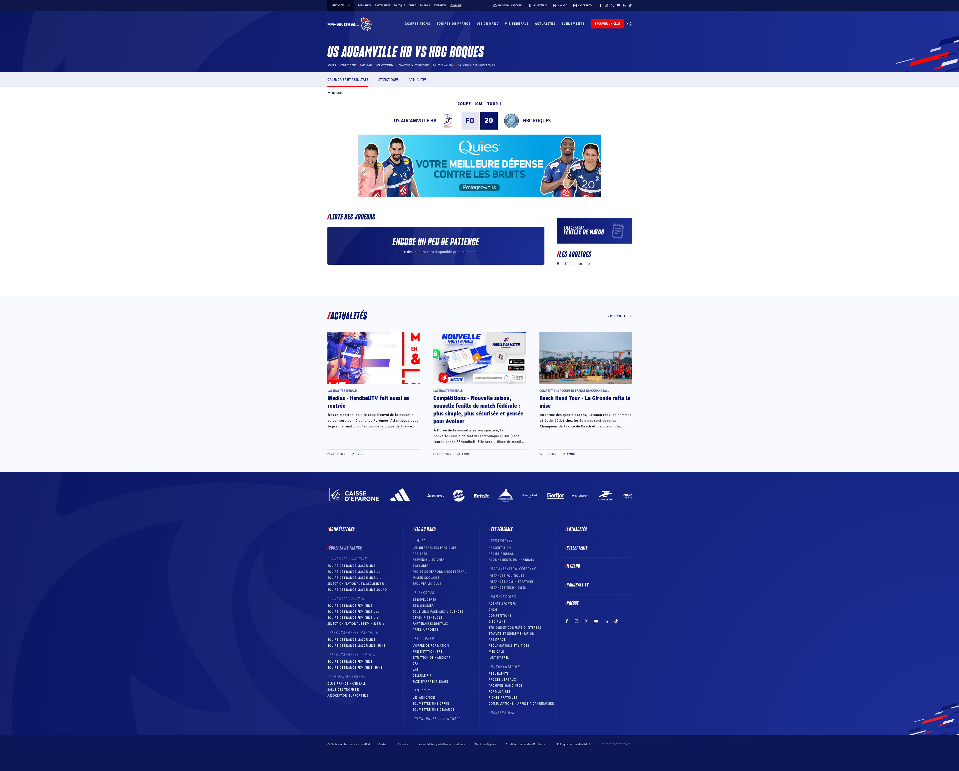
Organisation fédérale (513, 569)
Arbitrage (497, 639)
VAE (415, 669)
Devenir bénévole (428, 617)
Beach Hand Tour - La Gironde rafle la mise (584, 402)
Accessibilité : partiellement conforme (441, 744)
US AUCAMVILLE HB (415, 121)
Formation (364, 5)
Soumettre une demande (433, 709)
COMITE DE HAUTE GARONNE (414, 65)
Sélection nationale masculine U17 (357, 583)
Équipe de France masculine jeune (356, 645)
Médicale (496, 651)
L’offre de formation (431, 645)
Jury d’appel (499, 657)
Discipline (497, 621)
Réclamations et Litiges (509, 645)
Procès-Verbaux (502, 679)
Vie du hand (488, 24)
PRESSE (573, 603)
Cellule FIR (422, 675)
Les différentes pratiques (435, 548)
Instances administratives (511, 581)
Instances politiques (506, 576)
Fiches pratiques (503, 697)
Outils (412, 5)
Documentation (505, 667)
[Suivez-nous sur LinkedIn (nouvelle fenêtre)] (624, 5)
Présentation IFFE (427, 651)
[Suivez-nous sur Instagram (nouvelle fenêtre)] (606, 5)
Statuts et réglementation (511, 633)
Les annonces (424, 697)
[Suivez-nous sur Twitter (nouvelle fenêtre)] (612, 5)
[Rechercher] (629, 24)
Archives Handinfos (506, 685)
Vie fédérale (517, 24)
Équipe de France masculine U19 (354, 577)
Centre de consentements (616, 744)
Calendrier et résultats (347, 80)
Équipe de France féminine (349, 605)
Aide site (403, 744)
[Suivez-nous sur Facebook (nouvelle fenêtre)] (600, 5)
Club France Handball (346, 683)
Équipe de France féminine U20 (353, 611)
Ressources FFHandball (438, 719)
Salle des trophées (343, 689)
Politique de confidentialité (573, 744)
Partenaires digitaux (430, 623)
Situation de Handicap (431, 657)
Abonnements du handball (512, 560)
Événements (573, 24)
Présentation (500, 548)
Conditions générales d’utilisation (526, 744)
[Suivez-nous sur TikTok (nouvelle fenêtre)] (630, 5)
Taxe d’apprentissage (430, 681)
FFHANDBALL (502, 541)
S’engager (425, 593)
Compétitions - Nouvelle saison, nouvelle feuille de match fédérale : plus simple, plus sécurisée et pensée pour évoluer (478, 410)
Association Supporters (347, 695)
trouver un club (607, 24)
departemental (385, 65)
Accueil (331, 65)
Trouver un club (427, 583)
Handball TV (578, 584)
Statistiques (388, 80)
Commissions (503, 597)
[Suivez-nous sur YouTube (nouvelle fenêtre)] (618, 5)
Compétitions (417, 24)
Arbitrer (420, 554)
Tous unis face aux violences (438, 611)
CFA (416, 663)
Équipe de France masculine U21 (354, 572)
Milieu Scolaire (426, 577)
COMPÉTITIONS (500, 615)
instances (338, 5)
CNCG (493, 609)
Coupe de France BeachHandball (585, 390)
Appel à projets (426, 629)
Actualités (545, 24)
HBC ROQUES (537, 121)
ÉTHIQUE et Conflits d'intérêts (515, 627)
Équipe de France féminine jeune (355, 667)
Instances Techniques (507, 587)
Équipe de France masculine (351, 566)
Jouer (420, 541)
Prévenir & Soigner (429, 560)
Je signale (456, 5)
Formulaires (499, 691)
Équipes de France (454, 24)
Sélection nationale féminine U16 (356, 623)
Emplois (425, 5)
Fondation (440, 5)
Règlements (499, 673)
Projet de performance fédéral (440, 572)
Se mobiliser (423, 605)
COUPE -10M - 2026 (443, 65)
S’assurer (421, 566)
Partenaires (382, 5)
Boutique (399, 5)
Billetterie (577, 548)
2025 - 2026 (366, 65)
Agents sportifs (502, 603)
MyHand (573, 566)
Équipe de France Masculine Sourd (357, 589)
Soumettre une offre (431, 703)
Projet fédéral (501, 554)
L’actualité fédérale (342, 390)
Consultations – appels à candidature (521, 703)
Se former (424, 639)
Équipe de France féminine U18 (353, 617)
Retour (337, 92)
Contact (383, 744)
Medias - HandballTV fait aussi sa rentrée (368, 402)
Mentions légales (485, 744)
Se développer (425, 599)
